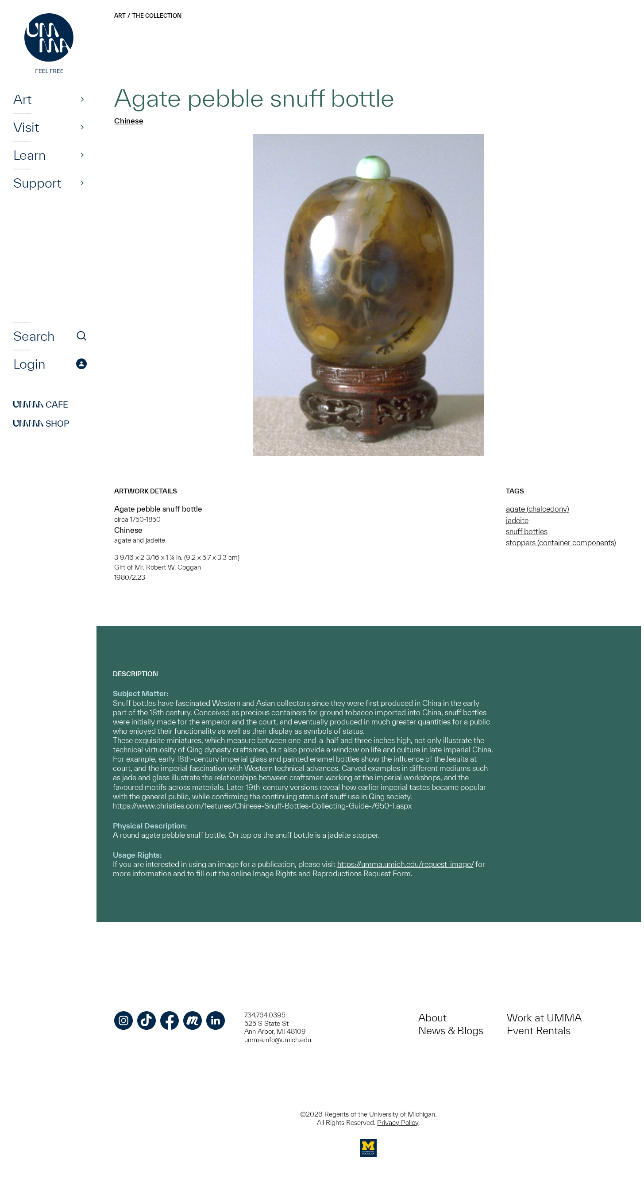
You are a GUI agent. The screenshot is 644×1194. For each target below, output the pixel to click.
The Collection (156, 15)
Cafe (40, 404)
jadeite (517, 520)
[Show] (82, 99)
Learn (29, 154)
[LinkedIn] (215, 1020)
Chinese (128, 120)
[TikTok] (146, 1020)
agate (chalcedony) (537, 509)
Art (22, 99)
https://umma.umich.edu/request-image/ (405, 864)
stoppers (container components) (561, 542)
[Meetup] (192, 1020)
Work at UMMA (544, 1018)
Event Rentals (539, 1030)
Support (37, 182)
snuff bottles (527, 531)
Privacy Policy (397, 1122)
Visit (26, 127)
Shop (41, 423)
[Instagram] (123, 1020)
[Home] (50, 44)
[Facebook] (169, 1020)
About (432, 1018)
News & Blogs (450, 1030)
